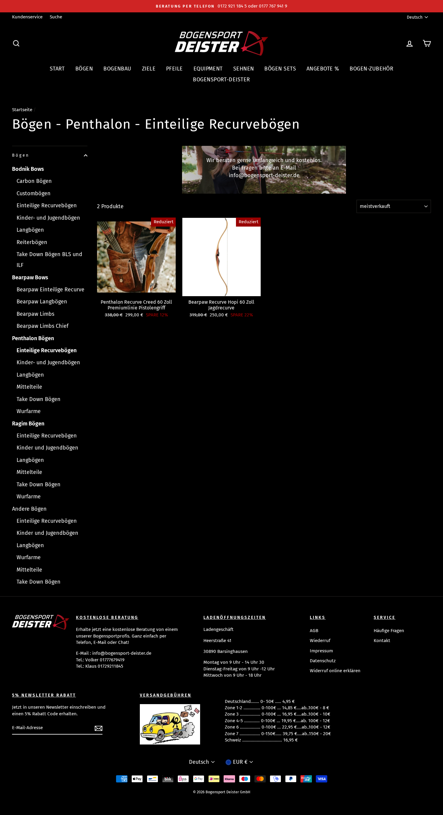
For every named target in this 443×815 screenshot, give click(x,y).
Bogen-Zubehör (371, 68)
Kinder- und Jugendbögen (48, 218)
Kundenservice (27, 17)
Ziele (149, 68)
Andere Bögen (29, 509)
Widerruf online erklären (335, 670)
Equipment (208, 68)
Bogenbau (117, 68)
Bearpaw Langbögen (42, 301)
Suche (56, 17)
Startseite (22, 109)
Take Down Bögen (39, 399)
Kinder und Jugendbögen (47, 447)
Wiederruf (320, 640)
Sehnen (243, 68)
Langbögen (30, 230)
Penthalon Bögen (33, 338)
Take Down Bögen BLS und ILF (49, 259)
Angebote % (322, 68)
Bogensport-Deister (221, 79)
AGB (314, 630)
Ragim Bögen (28, 423)
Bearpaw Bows (30, 277)
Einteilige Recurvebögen (47, 205)
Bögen (84, 68)
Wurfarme (29, 411)
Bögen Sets (280, 68)
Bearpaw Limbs (35, 314)
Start (57, 68)
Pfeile (174, 68)
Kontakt (382, 640)
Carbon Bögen (34, 181)
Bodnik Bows (28, 169)
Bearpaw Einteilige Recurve (50, 289)
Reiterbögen (32, 242)
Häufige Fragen (389, 630)
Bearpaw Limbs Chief (42, 326)
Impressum (321, 651)
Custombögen (34, 193)
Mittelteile (29, 387)
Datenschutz (323, 660)
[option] (221, 6)
